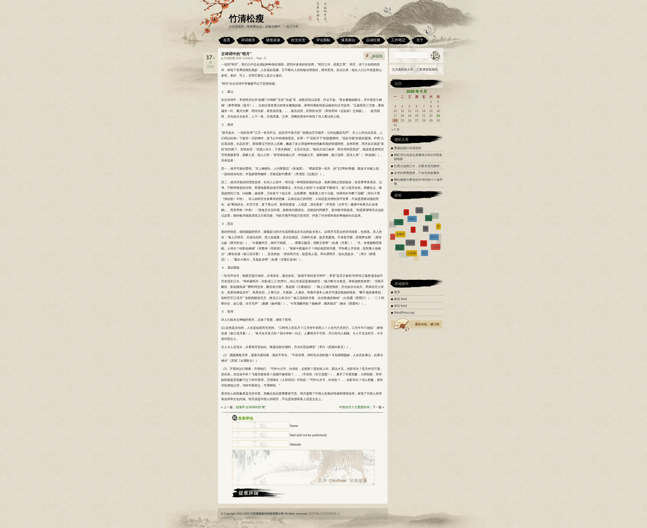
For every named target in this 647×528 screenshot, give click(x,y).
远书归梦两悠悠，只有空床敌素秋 (417, 173)
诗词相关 (248, 40)
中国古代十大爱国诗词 (354, 407)
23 (438, 116)
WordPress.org (404, 312)
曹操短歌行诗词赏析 (407, 148)
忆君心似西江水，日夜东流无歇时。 (418, 166)
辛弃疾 (410, 222)
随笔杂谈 (273, 40)
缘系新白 (348, 40)
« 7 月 (395, 129)
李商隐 (403, 246)
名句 (426, 255)
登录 (397, 292)
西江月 (434, 222)
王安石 (435, 236)
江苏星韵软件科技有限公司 (267, 513)
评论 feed (400, 306)
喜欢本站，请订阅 (427, 324)
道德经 (400, 219)
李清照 (394, 243)
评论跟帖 (323, 40)
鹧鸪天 (412, 208)
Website (295, 444)
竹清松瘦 (246, 18)
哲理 (414, 256)
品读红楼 (373, 40)
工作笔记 (398, 40)
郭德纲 (398, 214)
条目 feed (400, 299)
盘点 (400, 233)
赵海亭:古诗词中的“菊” (251, 407)
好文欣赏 (298, 40)
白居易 (411, 235)
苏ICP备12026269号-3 (323, 513)
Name (294, 426)
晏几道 (436, 249)
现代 (424, 236)
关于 (419, 40)
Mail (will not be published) (308, 435)
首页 (226, 40)
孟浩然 (402, 253)
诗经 (424, 223)
